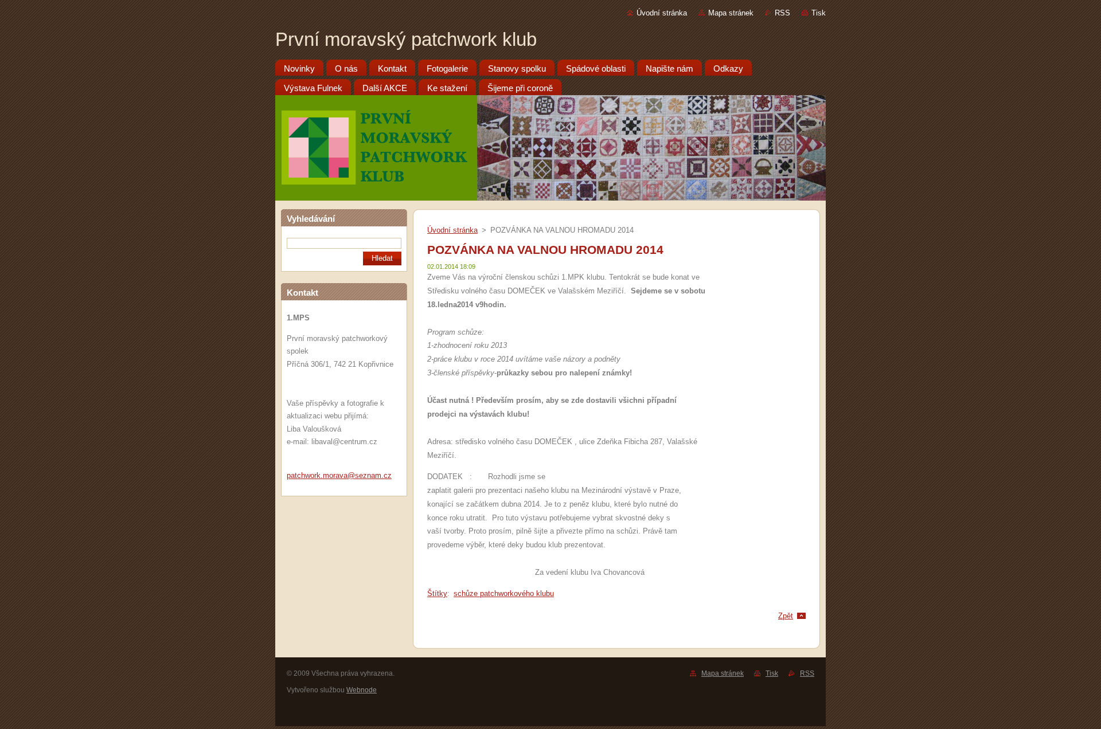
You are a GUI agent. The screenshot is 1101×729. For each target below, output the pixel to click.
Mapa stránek (730, 13)
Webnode (361, 690)
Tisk (818, 13)
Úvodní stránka (662, 13)
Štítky (437, 593)
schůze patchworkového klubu (504, 593)
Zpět (785, 616)
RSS (782, 13)
